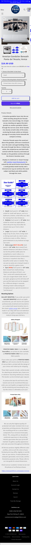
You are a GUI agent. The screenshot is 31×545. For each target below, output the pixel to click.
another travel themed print (16, 162)
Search (15, 497)
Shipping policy (25, 536)
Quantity (3, 88)
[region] (15, 2)
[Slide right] (29, 50)
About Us (15, 481)
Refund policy (22, 534)
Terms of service (16, 536)
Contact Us (15, 489)
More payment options (15, 107)
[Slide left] (1, 50)
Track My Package (15, 501)
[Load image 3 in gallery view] (23, 50)
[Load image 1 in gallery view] (7, 50)
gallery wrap (13, 308)
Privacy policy (6, 536)
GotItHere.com (13, 534)
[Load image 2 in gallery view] (15, 50)
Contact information (16, 539)
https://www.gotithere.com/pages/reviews (15, 471)
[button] (2, 10)
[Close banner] (29, 2)
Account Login (15, 485)
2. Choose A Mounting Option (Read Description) (14, 79)
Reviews (15, 493)
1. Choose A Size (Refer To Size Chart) (11, 71)
